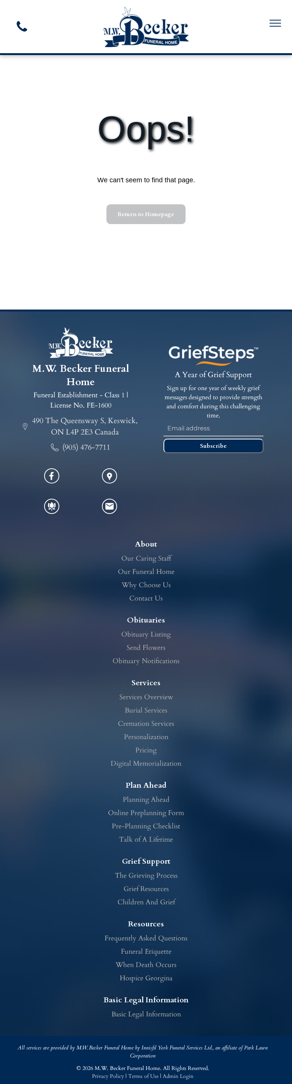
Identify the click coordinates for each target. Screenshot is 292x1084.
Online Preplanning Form (146, 813)
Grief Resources (146, 889)
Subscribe (213, 446)
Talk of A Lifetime (146, 839)
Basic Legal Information (146, 1014)
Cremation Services (146, 723)
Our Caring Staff (146, 558)
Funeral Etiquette (146, 951)
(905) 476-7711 (86, 447)
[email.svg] (109, 509)
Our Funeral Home (146, 572)
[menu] (275, 23)
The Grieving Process (146, 875)
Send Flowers (146, 648)
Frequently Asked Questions (146, 938)
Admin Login (178, 1076)
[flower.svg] (52, 511)
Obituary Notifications (146, 661)
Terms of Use (143, 1076)
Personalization (146, 737)
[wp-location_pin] (109, 480)
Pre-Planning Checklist (146, 826)
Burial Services (146, 710)
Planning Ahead (146, 799)
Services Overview (146, 697)
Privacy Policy (108, 1076)
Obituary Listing (146, 634)
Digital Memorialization (146, 763)
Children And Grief (146, 902)
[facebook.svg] (52, 480)
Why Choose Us (146, 585)
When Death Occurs (146, 965)
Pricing (146, 750)
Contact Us (146, 598)
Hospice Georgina (146, 978)
